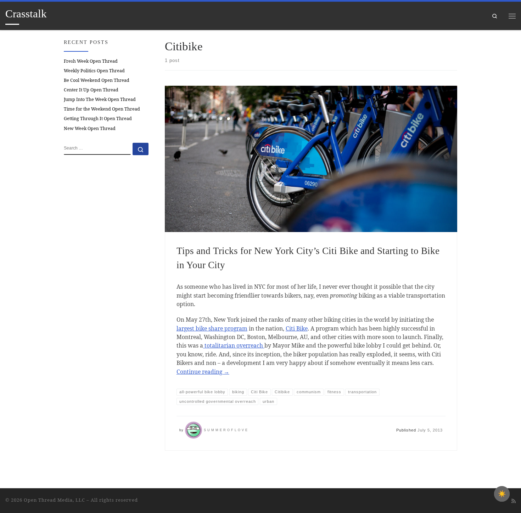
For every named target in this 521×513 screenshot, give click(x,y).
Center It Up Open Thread (91, 90)
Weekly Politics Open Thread (94, 71)
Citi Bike (297, 328)
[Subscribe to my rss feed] (513, 501)
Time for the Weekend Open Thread (102, 109)
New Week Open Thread (90, 128)
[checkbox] (502, 494)
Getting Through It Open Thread (98, 118)
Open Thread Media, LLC (54, 500)
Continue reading (203, 372)
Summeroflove (226, 430)
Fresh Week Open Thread (91, 61)
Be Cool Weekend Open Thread (96, 80)
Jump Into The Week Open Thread (100, 99)
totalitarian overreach (233, 345)
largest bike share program (212, 328)
